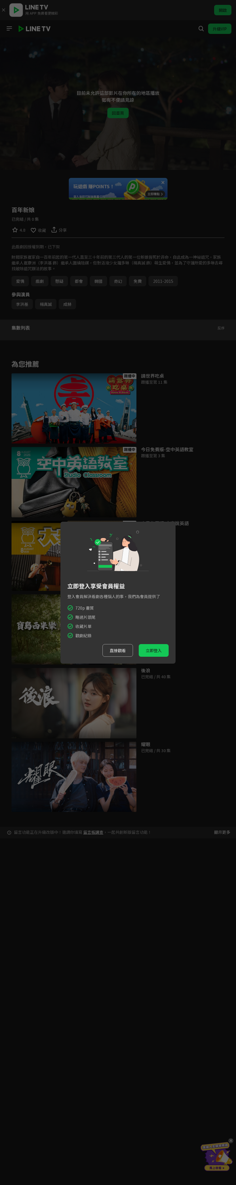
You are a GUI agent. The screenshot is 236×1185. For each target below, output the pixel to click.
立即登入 (154, 650)
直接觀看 (118, 650)
